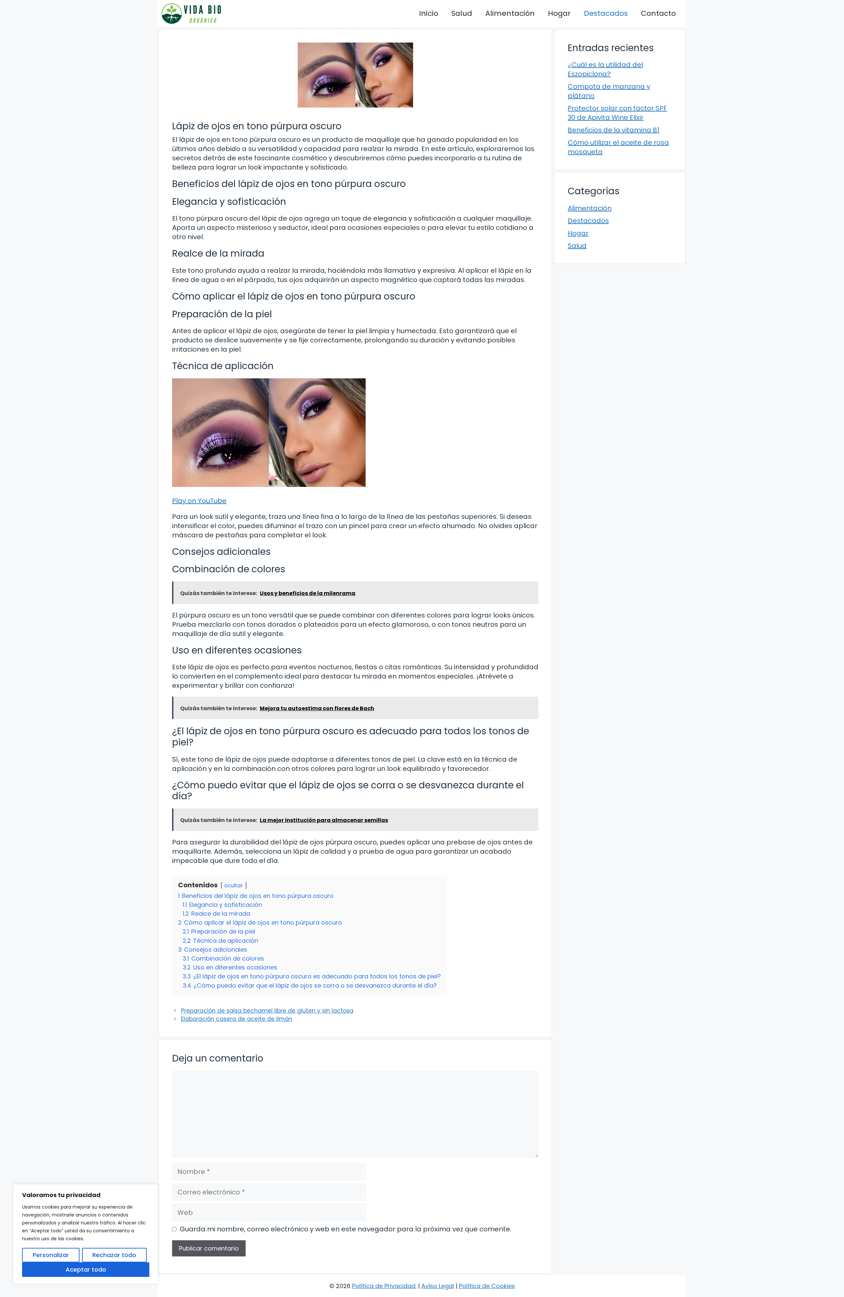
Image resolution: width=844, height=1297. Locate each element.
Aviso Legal (437, 1286)
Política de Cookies (487, 1286)
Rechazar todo (114, 1255)
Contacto (658, 13)
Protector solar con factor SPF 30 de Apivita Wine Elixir (617, 113)
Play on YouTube (199, 500)
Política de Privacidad (383, 1286)
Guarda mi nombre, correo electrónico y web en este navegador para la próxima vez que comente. (345, 1229)
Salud (461, 13)
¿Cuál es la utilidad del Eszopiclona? (605, 69)
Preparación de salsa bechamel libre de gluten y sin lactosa (267, 1011)
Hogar (559, 13)
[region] (85, 1234)
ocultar (233, 885)
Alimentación (510, 13)
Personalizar (51, 1255)
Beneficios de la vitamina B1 (613, 130)
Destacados (606, 13)
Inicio (428, 13)
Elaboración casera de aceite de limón (236, 1019)
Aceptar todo (86, 1269)
